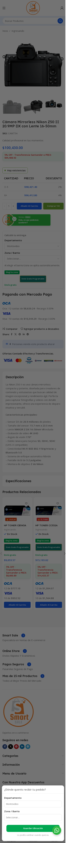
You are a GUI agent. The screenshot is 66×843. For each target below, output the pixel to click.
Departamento (13, 797)
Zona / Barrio (12, 811)
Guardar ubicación (33, 828)
